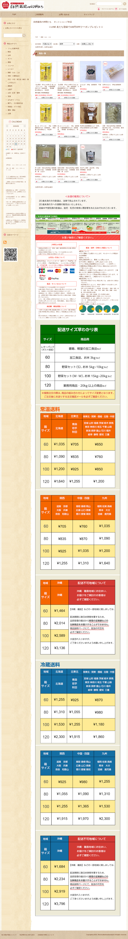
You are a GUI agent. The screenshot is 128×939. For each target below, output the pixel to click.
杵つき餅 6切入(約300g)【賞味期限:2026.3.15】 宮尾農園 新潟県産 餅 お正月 (45, 169)
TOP (14, 14)
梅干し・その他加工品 (15, 103)
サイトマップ (89, 14)
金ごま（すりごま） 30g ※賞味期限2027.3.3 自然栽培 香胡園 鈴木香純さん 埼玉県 (45, 127)
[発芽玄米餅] (68, 164)
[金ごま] (68, 81)
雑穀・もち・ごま (14, 72)
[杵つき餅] (45, 164)
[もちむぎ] (90, 81)
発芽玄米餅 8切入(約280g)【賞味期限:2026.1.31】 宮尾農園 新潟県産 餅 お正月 (68, 169)
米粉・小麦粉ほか (14, 76)
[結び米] (90, 164)
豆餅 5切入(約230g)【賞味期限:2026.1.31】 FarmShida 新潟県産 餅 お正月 (113, 127)
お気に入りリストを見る (13, 28)
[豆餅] (113, 122)
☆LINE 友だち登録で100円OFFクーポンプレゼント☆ (76, 27)
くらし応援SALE (13, 48)
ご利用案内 (39, 14)
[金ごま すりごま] (45, 81)
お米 (9, 55)
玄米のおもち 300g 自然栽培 (112, 84)
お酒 (9, 113)
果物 (9, 62)
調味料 (10, 86)
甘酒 (9, 96)
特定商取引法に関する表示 (27, 935)
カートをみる (122, 9)
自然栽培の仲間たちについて (46, 935)
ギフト (10, 59)
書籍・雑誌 (11, 110)
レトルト (11, 69)
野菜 (9, 52)
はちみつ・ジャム (14, 100)
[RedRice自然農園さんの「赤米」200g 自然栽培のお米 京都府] (90, 122)
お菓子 (10, 89)
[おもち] (113, 81)
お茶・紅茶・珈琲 (14, 93)
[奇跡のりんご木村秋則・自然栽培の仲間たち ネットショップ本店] (23, 9)
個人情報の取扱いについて (9, 935)
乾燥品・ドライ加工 (14, 107)
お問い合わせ (64, 14)
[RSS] (4, 242)
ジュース (11, 66)
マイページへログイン (108, 9)
